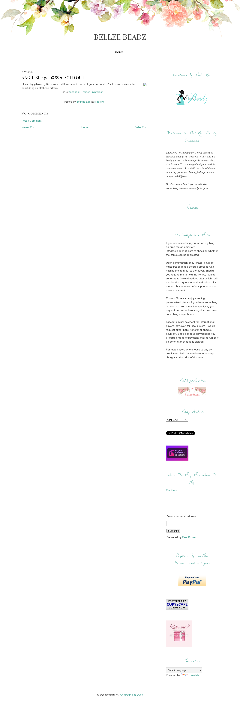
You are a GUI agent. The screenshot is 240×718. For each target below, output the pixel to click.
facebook (74, 91)
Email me (171, 490)
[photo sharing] (144, 86)
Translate (193, 675)
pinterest (97, 91)
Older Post (141, 127)
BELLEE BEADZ (120, 37)
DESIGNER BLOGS (131, 695)
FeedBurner (189, 537)
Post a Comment (31, 120)
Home (119, 52)
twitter (86, 91)
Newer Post (28, 127)
